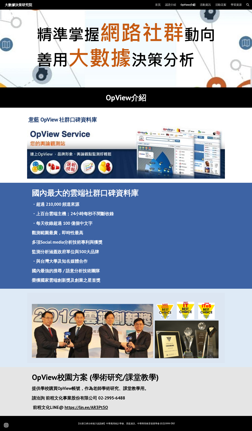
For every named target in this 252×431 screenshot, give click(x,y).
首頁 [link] (158, 4)
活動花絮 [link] (220, 4)
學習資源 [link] (236, 4)
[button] (248, 5)
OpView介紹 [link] (188, 4)
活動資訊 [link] (205, 4)
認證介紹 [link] (170, 4)
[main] (126, 98)
